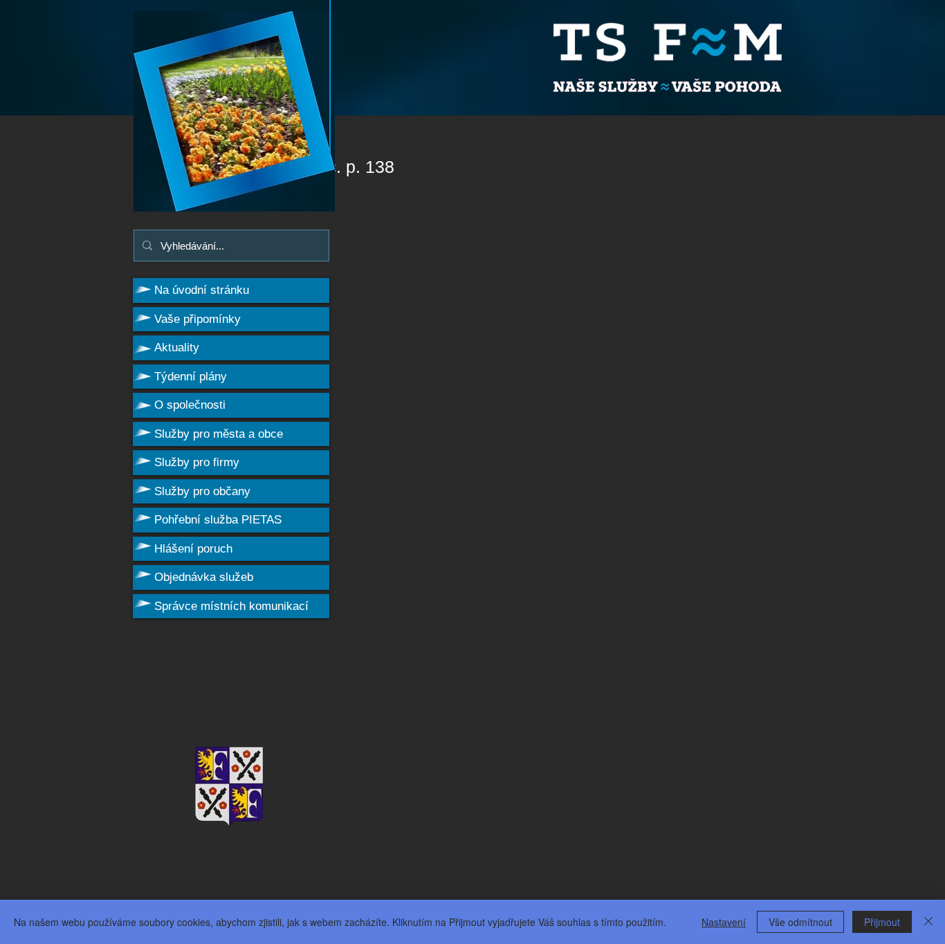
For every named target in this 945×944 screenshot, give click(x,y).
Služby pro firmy (196, 462)
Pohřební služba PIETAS (218, 519)
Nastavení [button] (723, 922)
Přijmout (882, 922)
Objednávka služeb (203, 577)
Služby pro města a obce (218, 434)
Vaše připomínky (197, 319)
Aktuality (176, 347)
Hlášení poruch (193, 548)
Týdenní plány (190, 376)
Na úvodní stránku (201, 290)
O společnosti (190, 404)
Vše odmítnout (800, 922)
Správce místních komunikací (231, 606)
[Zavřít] (928, 922)
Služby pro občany (202, 491)
